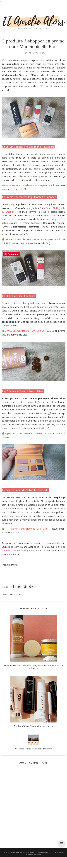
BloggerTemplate (33, 854)
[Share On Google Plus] (31, 586)
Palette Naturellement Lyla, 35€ (29, 528)
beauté (14, 594)
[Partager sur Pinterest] (25, 586)
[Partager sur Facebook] (13, 586)
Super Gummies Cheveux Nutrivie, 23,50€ (28, 433)
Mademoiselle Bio (11, 550)
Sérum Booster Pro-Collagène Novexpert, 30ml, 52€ (31, 185)
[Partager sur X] (19, 586)
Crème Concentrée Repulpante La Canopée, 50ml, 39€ (35, 239)
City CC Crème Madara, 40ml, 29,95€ (25, 330)
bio (20, 594)
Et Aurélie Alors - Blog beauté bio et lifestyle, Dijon (32, 852)
